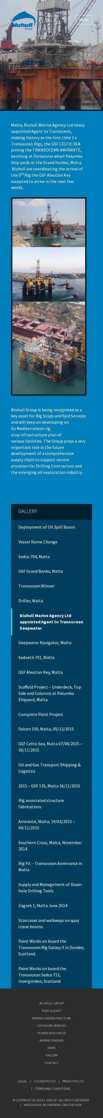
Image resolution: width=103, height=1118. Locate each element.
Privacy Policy (73, 1081)
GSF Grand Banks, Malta (40, 571)
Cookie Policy (44, 1081)
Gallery (27, 511)
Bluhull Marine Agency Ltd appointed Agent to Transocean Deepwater (51, 622)
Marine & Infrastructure (51, 1018)
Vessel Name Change (37, 541)
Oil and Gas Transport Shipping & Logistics (49, 768)
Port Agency (51, 1011)
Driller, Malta (30, 600)
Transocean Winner (36, 586)
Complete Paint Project (40, 714)
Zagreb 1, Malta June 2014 (42, 905)
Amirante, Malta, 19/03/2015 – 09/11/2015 (46, 824)
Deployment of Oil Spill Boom (46, 527)
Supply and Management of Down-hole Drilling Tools (50, 887)
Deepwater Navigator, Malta (44, 642)
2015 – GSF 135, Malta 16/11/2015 (49, 786)
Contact (51, 1063)
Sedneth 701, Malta (36, 657)
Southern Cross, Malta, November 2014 (50, 846)
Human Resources (52, 1033)
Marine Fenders (51, 1040)
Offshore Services (51, 1026)
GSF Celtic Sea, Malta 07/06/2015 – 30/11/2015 (50, 747)
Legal (22, 1081)
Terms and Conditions (52, 1089)
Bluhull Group (52, 1003)
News (51, 1048)
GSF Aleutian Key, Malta (40, 672)
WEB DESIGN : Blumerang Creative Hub (52, 1105)
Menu (83, 19)
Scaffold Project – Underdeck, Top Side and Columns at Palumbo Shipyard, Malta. (49, 693)
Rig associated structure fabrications (41, 803)
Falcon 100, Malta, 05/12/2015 (46, 729)
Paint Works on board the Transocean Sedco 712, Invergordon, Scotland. (42, 975)
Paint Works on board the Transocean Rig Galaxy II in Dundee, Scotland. (51, 947)
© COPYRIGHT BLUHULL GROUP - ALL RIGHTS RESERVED (51, 1100)
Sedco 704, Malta (34, 556)
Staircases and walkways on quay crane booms (48, 923)
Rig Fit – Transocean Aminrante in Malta (50, 866)
